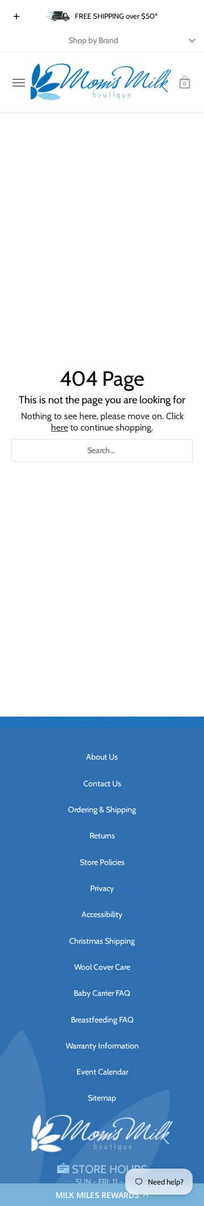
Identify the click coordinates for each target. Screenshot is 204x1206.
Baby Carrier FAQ (102, 993)
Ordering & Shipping (102, 809)
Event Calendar (102, 1072)
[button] (102, 1194)
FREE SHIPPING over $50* (116, 15)
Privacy (102, 888)
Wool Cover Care (102, 967)
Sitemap (102, 1098)
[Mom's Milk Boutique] (101, 82)
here (59, 427)
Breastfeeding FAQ (102, 1020)
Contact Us (102, 783)
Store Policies (102, 862)
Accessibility (102, 914)
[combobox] (102, 450)
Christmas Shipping (102, 941)
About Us (102, 757)
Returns (102, 835)
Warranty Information (102, 1046)
